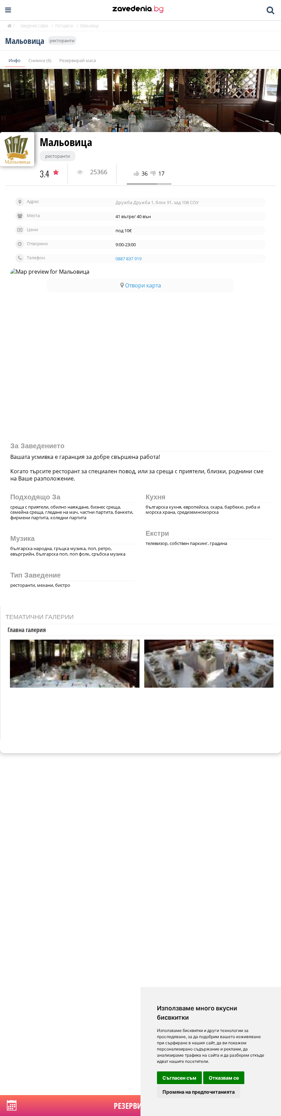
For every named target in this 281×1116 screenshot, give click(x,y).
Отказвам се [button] (224, 1078)
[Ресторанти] (137, 9)
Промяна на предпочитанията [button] (198, 1092)
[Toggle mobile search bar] (270, 10)
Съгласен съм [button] (179, 1078)
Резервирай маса (77, 60)
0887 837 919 (128, 259)
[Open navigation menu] (8, 10)
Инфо (15, 60)
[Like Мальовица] (138, 173)
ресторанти (62, 40)
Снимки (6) (40, 60)
